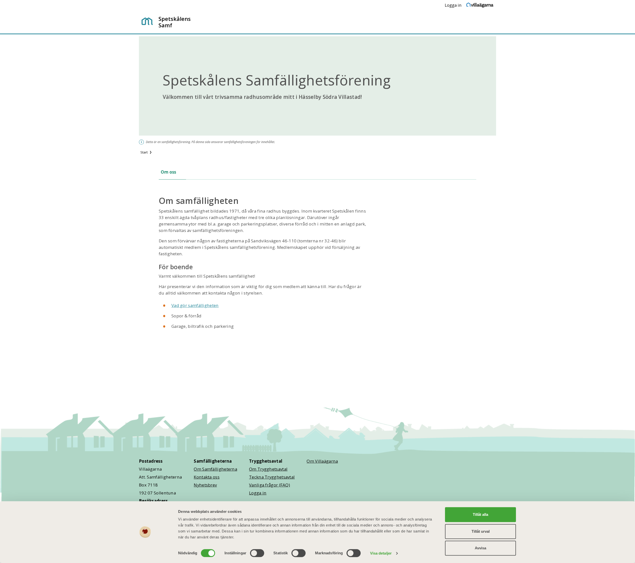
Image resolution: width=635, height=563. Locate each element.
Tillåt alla (480, 514)
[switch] (257, 553)
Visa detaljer (381, 553)
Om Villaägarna (322, 461)
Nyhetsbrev (205, 485)
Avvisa (480, 548)
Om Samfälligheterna (215, 469)
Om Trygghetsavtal (268, 469)
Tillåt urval (481, 531)
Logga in (453, 5)
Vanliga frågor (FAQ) (269, 485)
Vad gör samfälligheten (195, 305)
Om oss (168, 172)
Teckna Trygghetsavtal (272, 477)
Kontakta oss (207, 477)
